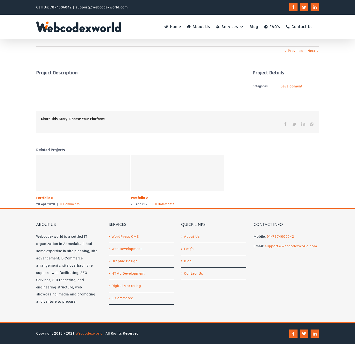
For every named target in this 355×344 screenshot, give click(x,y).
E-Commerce (122, 298)
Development (291, 86)
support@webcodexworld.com (102, 7)
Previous (295, 51)
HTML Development (128, 273)
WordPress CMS (125, 236)
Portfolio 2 (139, 198)
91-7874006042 (280, 236)
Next (311, 51)
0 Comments (70, 204)
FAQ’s (189, 249)
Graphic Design (125, 261)
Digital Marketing (126, 286)
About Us (192, 236)
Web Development (127, 249)
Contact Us (193, 273)
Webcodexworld (89, 333)
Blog (188, 261)
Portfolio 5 (44, 198)
